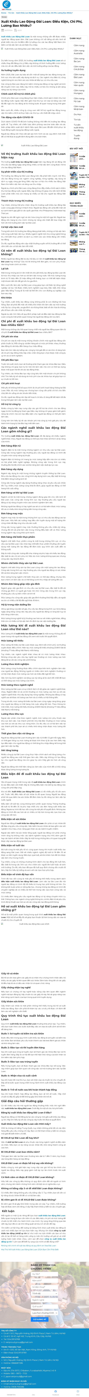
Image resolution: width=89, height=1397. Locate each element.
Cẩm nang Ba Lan (79, 60)
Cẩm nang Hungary (79, 91)
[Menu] (79, 5)
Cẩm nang (79, 45)
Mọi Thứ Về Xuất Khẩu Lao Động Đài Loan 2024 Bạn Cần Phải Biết (30, 1249)
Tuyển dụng (77, 136)
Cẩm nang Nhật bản (79, 107)
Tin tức (11, 13)
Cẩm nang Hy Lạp (79, 99)
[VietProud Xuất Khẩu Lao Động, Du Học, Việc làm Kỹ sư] (6, 5)
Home (3, 13)
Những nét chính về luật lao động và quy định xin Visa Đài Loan (28, 1245)
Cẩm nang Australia (79, 52)
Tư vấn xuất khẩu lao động (79, 127)
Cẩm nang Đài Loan (79, 75)
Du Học (77, 114)
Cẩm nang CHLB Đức (79, 67)
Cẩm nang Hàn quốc (79, 83)
